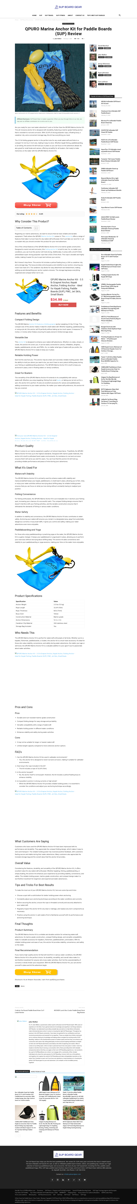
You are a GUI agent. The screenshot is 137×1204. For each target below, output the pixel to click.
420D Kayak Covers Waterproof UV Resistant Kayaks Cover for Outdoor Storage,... (111, 349)
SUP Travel (49, 15)
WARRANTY (63, 1192)
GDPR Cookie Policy (106, 1192)
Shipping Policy (72, 1192)
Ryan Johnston (103, 73)
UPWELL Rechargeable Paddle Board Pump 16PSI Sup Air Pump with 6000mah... (111, 286)
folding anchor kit (51, 249)
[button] (119, 15)
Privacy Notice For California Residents (89, 1192)
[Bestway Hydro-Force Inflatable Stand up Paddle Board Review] (93, 229)
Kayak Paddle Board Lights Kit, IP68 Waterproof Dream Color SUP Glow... (111, 267)
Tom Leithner (103, 82)
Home (34, 15)
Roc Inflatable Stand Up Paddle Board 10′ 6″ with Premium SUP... (111, 256)
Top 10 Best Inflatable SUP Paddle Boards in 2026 (44, 1192)
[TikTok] (74, 1180)
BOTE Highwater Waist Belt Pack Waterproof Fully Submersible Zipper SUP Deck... (111, 391)
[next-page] (19, 1135)
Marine (22, 986)
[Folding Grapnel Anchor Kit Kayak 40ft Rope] (95, 277)
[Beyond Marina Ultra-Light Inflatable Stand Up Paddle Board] (93, 180)
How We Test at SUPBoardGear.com (25, 1190)
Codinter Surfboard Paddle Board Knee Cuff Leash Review (29, 1011)
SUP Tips (59, 1195)
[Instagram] (58, 1180)
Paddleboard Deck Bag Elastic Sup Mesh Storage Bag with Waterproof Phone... (111, 308)
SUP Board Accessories (26, 20)
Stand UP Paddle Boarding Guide (82, 1190)
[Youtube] (85, 1180)
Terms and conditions (21, 1195)
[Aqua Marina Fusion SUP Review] (93, 209)
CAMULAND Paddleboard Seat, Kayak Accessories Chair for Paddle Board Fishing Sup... (111, 369)
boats (59, 380)
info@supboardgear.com (72, 1174)
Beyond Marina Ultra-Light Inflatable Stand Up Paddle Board (110, 180)
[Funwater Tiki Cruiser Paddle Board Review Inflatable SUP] (94, 161)
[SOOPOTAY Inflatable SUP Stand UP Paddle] (95, 132)
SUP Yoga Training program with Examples (105, 1190)
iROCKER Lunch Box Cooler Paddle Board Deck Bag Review (69, 1011)
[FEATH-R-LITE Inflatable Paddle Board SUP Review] (93, 142)
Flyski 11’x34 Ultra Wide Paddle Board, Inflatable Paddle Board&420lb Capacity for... (111, 359)
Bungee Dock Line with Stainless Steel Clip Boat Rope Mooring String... (111, 329)
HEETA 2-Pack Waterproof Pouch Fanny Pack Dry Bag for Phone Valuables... (111, 318)
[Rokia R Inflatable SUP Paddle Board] (93, 200)
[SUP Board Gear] (68, 6)
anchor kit (68, 236)
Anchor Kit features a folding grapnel (42, 324)
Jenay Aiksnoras (104, 64)
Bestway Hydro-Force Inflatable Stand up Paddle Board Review (110, 228)
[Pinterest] (26, 998)
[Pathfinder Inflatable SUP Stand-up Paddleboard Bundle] (93, 190)
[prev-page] (16, 1135)
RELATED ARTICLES (22, 1071)
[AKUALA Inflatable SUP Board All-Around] (93, 103)
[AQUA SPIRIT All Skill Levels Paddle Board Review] (93, 219)
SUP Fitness (60, 15)
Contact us (80, 15)
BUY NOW (63, 305)
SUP (40, 15)
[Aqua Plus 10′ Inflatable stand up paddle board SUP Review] (95, 151)
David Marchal (103, 46)
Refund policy (32, 1195)
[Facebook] (17, 998)
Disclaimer (40, 1190)
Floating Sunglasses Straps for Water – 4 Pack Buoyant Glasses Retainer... (111, 339)
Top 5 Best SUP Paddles (96, 15)
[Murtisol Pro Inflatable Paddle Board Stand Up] (93, 123)
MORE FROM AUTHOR (38, 1071)
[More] (31, 998)
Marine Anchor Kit (47, 236)
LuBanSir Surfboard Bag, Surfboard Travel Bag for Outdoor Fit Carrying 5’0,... (109, 401)
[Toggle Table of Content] (35, 228)
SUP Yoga (83, 1195)
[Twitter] (22, 998)
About (70, 15)
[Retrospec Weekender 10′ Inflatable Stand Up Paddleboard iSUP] (92, 239)
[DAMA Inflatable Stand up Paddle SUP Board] (93, 171)
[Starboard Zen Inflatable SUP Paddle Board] (93, 113)
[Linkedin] (63, 1180)
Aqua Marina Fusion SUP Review (111, 207)
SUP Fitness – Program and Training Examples (58, 1190)
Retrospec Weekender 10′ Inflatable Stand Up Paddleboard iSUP (109, 239)
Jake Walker (58, 38)
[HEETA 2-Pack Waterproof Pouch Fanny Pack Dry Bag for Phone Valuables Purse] (95, 319)
